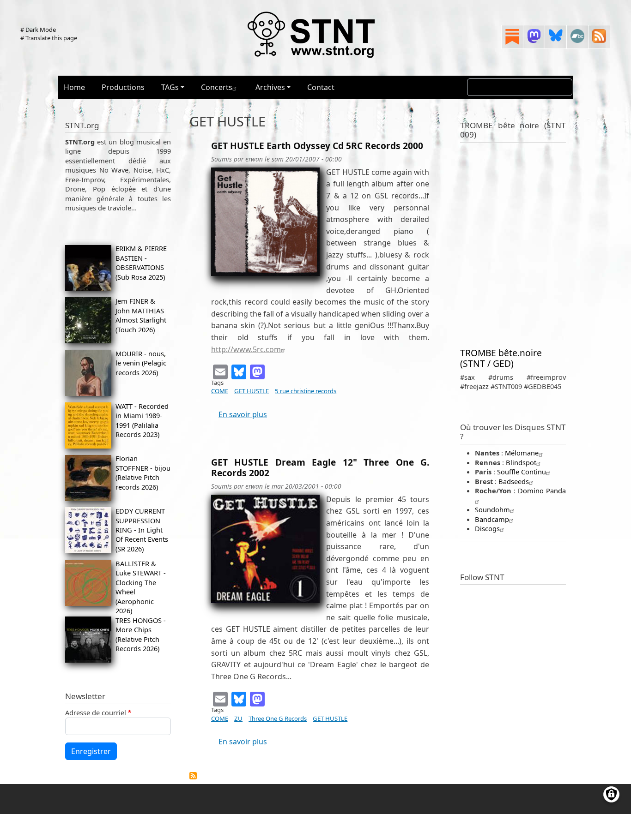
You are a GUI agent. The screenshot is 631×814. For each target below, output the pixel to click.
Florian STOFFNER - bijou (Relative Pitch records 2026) (142, 472)
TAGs (170, 87)
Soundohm (492, 509)
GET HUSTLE (251, 391)
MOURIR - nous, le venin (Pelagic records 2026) (140, 363)
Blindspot (521, 462)
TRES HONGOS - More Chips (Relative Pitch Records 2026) (140, 634)
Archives (270, 87)
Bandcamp (492, 519)
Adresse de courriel (95, 712)
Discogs (487, 528)
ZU (238, 718)
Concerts (216, 87)
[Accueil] (312, 34)
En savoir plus (242, 414)
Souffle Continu (521, 471)
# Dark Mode (38, 29)
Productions (123, 87)
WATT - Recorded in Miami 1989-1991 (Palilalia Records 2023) (142, 420)
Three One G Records (278, 718)
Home (74, 87)
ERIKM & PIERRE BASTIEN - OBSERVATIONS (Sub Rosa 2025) (141, 262)
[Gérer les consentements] (611, 794)
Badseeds (513, 481)
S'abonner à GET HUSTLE (193, 775)
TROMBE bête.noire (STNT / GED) (501, 358)
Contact (320, 87)
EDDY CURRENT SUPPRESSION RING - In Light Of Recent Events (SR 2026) (141, 529)
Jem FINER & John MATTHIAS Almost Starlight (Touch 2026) (140, 315)
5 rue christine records (305, 391)
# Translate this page (48, 38)
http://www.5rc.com (246, 349)
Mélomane (522, 452)
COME (219, 391)
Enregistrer (91, 751)
